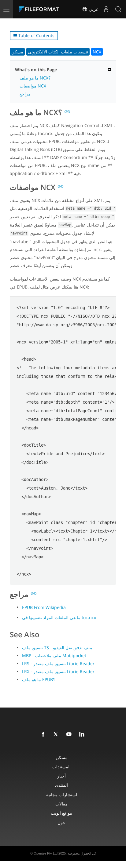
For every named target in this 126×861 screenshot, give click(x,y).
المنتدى (61, 785)
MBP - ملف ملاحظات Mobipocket (54, 655)
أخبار (61, 776)
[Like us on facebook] (44, 735)
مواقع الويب (61, 813)
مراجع (25, 94)
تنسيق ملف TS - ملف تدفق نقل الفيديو (57, 647)
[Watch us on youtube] (70, 735)
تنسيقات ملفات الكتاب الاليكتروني (58, 52)
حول (61, 822)
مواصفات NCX (33, 86)
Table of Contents (35, 35)
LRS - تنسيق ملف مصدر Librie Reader (58, 663)
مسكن (17, 52)
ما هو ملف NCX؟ (35, 78)
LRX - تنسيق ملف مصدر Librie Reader (58, 671)
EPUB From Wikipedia (44, 607)
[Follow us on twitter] (57, 735)
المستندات (61, 767)
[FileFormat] (40, 9)
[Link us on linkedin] (83, 735)
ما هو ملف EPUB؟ (38, 679)
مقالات (61, 804)
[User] (106, 9)
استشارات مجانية (61, 794)
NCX (97, 52)
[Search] (118, 9)
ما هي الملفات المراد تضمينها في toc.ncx (59, 617)
